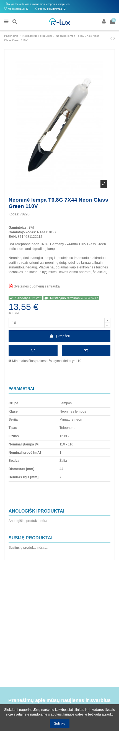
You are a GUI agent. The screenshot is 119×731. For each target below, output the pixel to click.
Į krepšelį (63, 336)
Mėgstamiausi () (18, 8)
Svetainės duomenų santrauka (36, 286)
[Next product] (114, 38)
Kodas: (14, 214)
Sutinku (59, 723)
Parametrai (21, 389)
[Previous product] (111, 38)
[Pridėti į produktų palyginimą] (86, 350)
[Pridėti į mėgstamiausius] (33, 350)
